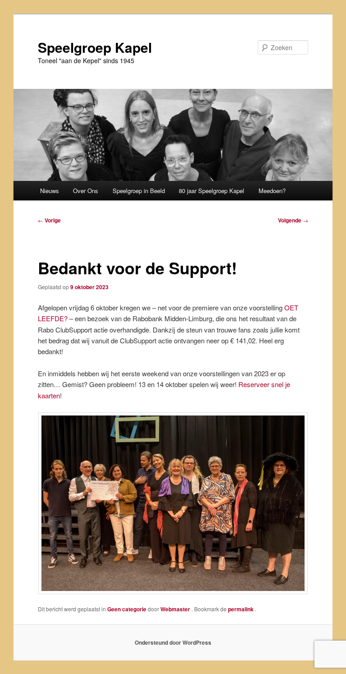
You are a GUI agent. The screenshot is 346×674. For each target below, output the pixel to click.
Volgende (293, 220)
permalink (241, 609)
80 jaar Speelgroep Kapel (211, 190)
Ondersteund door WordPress (173, 642)
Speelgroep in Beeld (139, 190)
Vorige (49, 220)
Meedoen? (272, 190)
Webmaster (175, 609)
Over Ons (85, 190)
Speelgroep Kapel (95, 47)
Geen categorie (126, 609)
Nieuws (49, 190)
